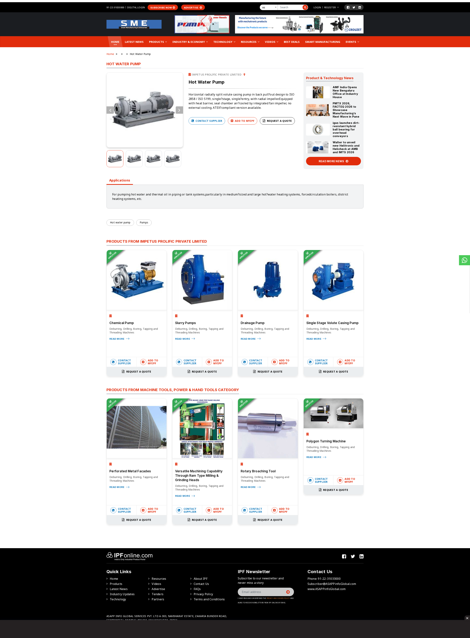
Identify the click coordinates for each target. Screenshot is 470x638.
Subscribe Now (161, 7)
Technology (223, 42)
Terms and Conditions (209, 599)
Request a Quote (279, 121)
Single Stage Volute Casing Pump (332, 323)
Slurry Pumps (185, 323)
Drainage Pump (253, 323)
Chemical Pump (121, 323)
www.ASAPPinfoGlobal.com (327, 589)
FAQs (197, 589)
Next (179, 110)
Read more (117, 338)
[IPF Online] (134, 24)
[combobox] (269, 7)
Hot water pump (120, 222)
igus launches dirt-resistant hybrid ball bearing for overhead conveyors (346, 129)
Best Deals (292, 42)
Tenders (157, 594)
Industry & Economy (189, 42)
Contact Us (201, 584)
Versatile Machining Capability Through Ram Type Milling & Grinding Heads (199, 475)
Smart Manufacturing (322, 42)
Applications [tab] (119, 180)
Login (317, 7)
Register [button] (330, 7)
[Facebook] (348, 7)
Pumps (144, 222)
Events (351, 42)
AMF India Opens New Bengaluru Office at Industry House (345, 92)
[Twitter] (353, 7)
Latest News (134, 42)
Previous (110, 110)
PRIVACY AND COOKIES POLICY (278, 598)
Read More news (332, 161)
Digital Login (136, 7)
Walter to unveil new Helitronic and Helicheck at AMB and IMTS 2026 (346, 147)
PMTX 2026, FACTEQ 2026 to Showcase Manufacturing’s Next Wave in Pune (346, 110)
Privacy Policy (203, 594)
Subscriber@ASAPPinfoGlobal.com (332, 584)
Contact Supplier (208, 121)
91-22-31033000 (115, 7)
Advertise (191, 7)
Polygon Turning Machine (326, 441)
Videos (270, 42)
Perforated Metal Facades (130, 471)
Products (157, 42)
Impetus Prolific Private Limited (216, 74)
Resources (249, 42)
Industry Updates (122, 594)
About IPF (200, 579)
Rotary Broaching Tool (258, 471)
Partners (158, 599)
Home (115, 42)
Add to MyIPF (244, 121)
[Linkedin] (359, 7)
